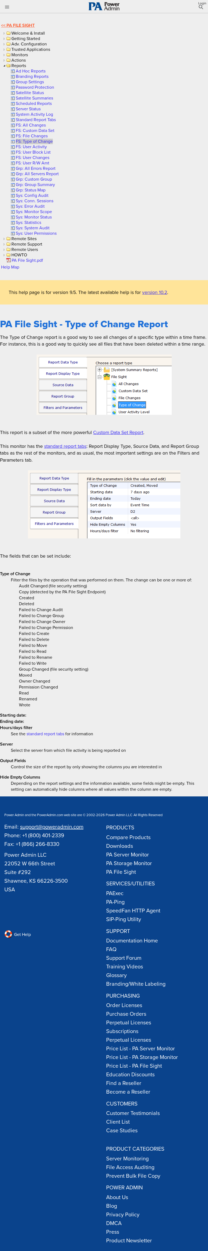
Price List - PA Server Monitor (140, 1048)
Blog (111, 1206)
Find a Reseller (123, 1083)
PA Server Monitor (127, 854)
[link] (30, 71)
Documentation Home (132, 940)
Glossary (116, 975)
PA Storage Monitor (129, 863)
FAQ (111, 949)
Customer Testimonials (133, 1113)
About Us (117, 1197)
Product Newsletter (129, 1240)
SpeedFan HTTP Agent (133, 910)
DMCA (114, 1223)
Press (112, 1232)
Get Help (22, 934)
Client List (118, 1122)
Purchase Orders (126, 1014)
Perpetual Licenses (128, 1022)
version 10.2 (154, 292)
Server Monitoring (127, 1158)
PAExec (114, 893)
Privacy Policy (122, 1214)
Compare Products (128, 837)
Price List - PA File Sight (134, 1066)
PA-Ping (115, 902)
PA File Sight (20, 25)
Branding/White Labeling (135, 984)
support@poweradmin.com (51, 826)
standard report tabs (65, 446)
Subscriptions (122, 1031)
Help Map (10, 267)
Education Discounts (130, 1074)
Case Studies (122, 1130)
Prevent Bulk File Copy (133, 1176)
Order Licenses (124, 1005)
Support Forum (123, 958)
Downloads (119, 846)
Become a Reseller (128, 1092)
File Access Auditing (130, 1167)
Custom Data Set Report (118, 432)
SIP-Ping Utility (123, 919)
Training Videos (124, 966)
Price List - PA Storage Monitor (142, 1057)
